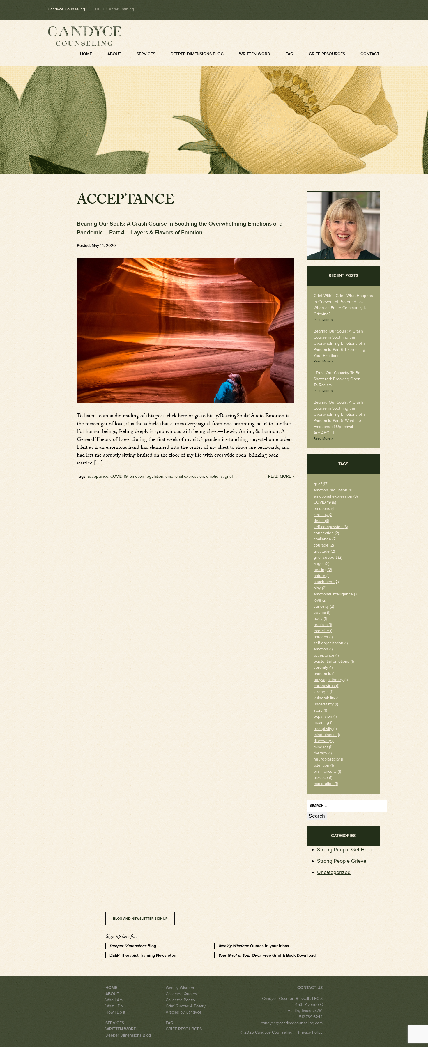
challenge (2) (325, 539)
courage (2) (324, 545)
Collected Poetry (180, 1000)
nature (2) (322, 575)
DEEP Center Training (114, 9)
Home (86, 54)
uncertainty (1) (326, 704)
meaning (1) (323, 722)
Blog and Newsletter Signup (140, 919)
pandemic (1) (324, 673)
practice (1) (323, 777)
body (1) (320, 618)
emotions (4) (324, 508)
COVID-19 (119, 476)
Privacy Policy (310, 1032)
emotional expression (184, 476)
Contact (369, 54)
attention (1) (324, 765)
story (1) (320, 710)
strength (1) (323, 691)
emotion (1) (323, 649)
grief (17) (321, 484)
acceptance (98, 476)
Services (146, 54)
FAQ (289, 54)
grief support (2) (328, 557)
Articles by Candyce (183, 1012)
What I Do (114, 1006)
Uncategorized (334, 872)
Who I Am (114, 1000)
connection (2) (326, 532)
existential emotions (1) (334, 661)
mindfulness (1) (327, 734)
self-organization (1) (331, 643)
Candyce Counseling (66, 9)
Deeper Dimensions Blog (197, 54)
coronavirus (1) (326, 685)
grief (229, 476)
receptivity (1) (325, 728)
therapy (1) (323, 753)
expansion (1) (325, 716)
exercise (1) (323, 630)
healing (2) (323, 569)
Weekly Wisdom (180, 987)
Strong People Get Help (344, 849)
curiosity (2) (324, 606)
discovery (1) (324, 740)
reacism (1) (323, 624)
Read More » (281, 476)
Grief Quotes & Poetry (186, 1006)
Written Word (254, 54)
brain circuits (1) (327, 771)
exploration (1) (326, 783)
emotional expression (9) (336, 496)
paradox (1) (323, 636)
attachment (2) (326, 581)
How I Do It (115, 1012)
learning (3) (323, 514)
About (114, 54)
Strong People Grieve (341, 861)
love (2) (320, 600)
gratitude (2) (324, 551)
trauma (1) (322, 612)
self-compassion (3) (331, 526)
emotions (214, 476)
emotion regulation (146, 476)
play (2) (320, 588)
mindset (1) (323, 746)
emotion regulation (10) (334, 490)
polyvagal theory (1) (331, 679)
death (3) (321, 520)
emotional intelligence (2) (336, 594)
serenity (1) (323, 667)
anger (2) (321, 563)
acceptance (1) (326, 655)
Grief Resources (327, 54)
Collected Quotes (181, 993)
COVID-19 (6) (325, 502)
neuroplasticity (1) (329, 759)
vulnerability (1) (326, 698)
